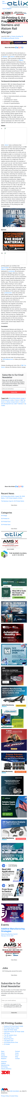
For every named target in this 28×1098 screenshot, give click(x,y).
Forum (17, 1055)
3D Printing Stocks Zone (11, 1042)
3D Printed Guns (5, 524)
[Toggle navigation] (4, 21)
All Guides (7, 1044)
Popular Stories (14, 38)
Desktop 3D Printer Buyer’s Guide (13, 1026)
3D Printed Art (5, 518)
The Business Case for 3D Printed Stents (12, 501)
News (2, 1051)
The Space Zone (8, 1040)
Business (7, 38)
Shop (16, 1056)
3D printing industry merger (17, 398)
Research (3, 1058)
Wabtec (21, 60)
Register (9, 8)
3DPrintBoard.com (8, 359)
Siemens (5, 56)
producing (11, 271)
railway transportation (12, 402)
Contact (17, 1058)
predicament (8, 292)
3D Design (4, 515)
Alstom (12, 56)
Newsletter (4, 1056)
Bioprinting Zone (8, 1038)
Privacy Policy (5, 1096)
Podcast (17, 1051)
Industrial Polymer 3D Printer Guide (14, 1031)
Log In (4, 8)
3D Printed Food (5, 521)
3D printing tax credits (7, 400)
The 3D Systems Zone (10, 1035)
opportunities (5, 267)
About (3, 1053)
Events (3, 1055)
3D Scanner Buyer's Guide (11, 1028)
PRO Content (18, 12)
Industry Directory (6, 1068)
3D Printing (4, 1067)
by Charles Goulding (15, 36)
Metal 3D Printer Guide (10, 1030)
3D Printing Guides (11, 1023)
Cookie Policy (14, 1096)
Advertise (6, 15)
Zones (17, 1053)
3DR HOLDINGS (14, 1091)
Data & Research (8, 12)
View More (14, 505)
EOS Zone (7, 1033)
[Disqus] (14, 425)
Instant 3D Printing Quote (10, 18)
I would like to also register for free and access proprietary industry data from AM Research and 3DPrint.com (13, 1006)
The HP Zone (7, 1037)
